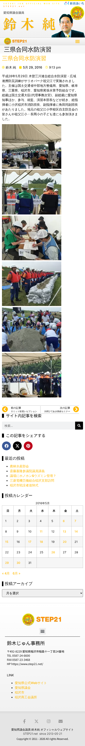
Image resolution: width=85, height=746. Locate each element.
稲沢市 (19, 692)
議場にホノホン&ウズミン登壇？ (33, 476)
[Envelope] (61, 721)
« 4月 (6, 573)
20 (64, 541)
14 (76, 531)
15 (6, 541)
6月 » (16, 573)
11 (41, 531)
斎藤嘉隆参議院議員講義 (27, 471)
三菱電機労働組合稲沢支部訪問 (32, 480)
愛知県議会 (23, 688)
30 (18, 562)
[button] (77, 41)
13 (64, 531)
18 (41, 541)
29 (7, 562)
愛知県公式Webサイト (31, 683)
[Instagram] (48, 721)
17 (29, 541)
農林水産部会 (19, 466)
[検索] (79, 426)
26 (53, 552)
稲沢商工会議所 (26, 697)
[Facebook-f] (24, 721)
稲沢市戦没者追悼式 (24, 485)
